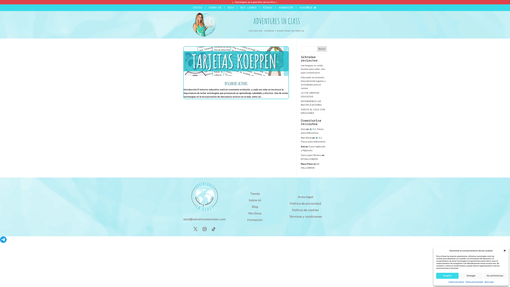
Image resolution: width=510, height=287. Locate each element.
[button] (504, 250)
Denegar (471, 275)
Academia (305, 8)
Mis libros (248, 8)
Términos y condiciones (305, 216)
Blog (231, 8)
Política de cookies (456, 282)
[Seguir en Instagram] (205, 229)
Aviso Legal (489, 282)
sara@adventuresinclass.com (204, 219)
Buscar (322, 49)
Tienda (267, 8)
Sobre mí (215, 8)
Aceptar (447, 275)
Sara (303, 129)
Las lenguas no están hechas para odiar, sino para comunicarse (313, 69)
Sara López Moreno (311, 155)
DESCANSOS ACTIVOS (236, 83)
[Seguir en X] (195, 229)
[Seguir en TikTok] (214, 229)
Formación (286, 8)
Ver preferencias (494, 275)
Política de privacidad (474, 282)
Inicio (197, 8)
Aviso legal (305, 197)
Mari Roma (306, 137)
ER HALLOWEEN (309, 159)
